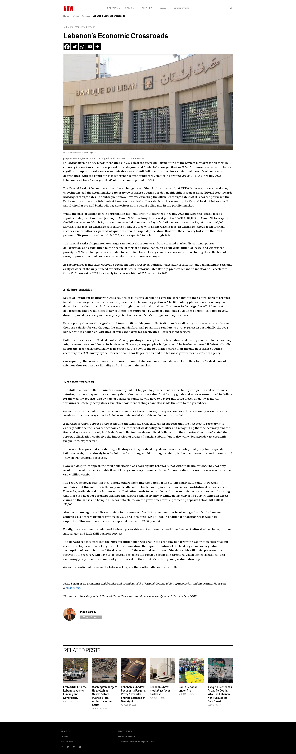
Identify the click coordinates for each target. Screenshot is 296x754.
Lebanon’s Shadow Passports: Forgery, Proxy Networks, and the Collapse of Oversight (133, 694)
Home (66, 15)
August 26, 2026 (70, 701)
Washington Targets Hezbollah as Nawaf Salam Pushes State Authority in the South (104, 695)
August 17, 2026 (157, 698)
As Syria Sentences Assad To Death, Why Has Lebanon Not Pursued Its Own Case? (220, 694)
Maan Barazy (88, 27)
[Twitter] (74, 46)
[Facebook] (67, 46)
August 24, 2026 (99, 708)
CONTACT (65, 736)
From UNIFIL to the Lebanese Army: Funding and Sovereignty (75, 692)
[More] (97, 46)
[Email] (89, 46)
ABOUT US (65, 731)
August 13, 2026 (215, 705)
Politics (75, 15)
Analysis (86, 15)
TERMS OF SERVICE (126, 736)
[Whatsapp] (82, 46)
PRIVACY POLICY (125, 731)
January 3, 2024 (71, 27)
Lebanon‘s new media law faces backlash (160, 690)
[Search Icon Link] (231, 10)
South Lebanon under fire (188, 688)
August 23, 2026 (128, 705)
